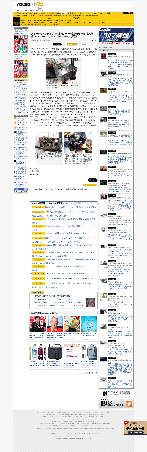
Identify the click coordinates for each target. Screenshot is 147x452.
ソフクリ (103, 22)
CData (63, 22)
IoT (24, 13)
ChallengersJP (93, 15)
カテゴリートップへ (90, 185)
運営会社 (78, 433)
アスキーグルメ (40, 15)
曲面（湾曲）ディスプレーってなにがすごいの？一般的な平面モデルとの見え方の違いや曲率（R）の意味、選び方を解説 (120, 351)
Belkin (69, 20)
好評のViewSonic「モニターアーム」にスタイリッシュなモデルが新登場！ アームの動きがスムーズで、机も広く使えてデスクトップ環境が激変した (120, 317)
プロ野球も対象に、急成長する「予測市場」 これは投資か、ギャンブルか (62, 305)
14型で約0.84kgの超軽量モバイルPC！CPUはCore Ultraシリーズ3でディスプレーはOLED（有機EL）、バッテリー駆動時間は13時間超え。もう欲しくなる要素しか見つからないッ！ (120, 205)
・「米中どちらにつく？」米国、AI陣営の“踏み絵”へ (20, 84)
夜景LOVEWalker (78, 428)
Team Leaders (70, 423)
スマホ (85, 13)
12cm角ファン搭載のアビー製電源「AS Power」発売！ (66, 233)
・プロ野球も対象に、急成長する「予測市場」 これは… (20, 102)
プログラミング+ (67, 15)
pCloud (56, 24)
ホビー (64, 13)
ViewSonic (63, 20)
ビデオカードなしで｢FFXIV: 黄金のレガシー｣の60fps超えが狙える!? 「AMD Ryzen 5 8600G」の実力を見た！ (120, 384)
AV (75, 13)
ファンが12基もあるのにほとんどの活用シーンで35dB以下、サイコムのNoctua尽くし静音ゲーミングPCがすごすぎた (120, 160)
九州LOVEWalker (88, 428)
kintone (36, 22)
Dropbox (56, 22)
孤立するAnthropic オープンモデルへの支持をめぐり (54, 299)
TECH (35, 13)
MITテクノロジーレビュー (90, 426)
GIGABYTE (42, 20)
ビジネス (29, 13)
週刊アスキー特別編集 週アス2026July (21, 56)
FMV (23, 18)
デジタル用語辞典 (70, 426)
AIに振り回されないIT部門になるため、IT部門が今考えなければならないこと (120, 175)
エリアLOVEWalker (46, 428)
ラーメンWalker (36, 428)
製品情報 (35, 171)
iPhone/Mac (50, 13)
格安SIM (25, 15)
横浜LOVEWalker (57, 428)
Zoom (89, 22)
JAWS (23, 22)
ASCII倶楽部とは (22, 113)
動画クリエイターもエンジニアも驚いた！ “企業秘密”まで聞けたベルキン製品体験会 (120, 112)
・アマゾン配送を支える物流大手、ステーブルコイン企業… (20, 108)
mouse (29, 18)
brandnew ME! (49, 25)
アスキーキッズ (17, 15)
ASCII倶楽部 (128, 13)
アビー (34, 168)
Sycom (43, 18)
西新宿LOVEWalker (68, 428)
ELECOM (22, 20)
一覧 (64, 44)
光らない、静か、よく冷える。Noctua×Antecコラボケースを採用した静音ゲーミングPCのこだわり (119, 126)
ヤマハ (83, 22)
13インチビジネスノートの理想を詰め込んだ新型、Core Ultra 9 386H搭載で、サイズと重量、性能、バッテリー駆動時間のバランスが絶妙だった (120, 253)
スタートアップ (92, 13)
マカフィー (23, 24)
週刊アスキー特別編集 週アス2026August (21, 31)
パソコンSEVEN (49, 18)
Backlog (69, 22)
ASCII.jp (23, 4)
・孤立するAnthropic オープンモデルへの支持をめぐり (20, 90)
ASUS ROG (36, 20)
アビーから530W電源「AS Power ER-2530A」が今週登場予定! (69, 278)
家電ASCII (32, 15)
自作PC (70, 13)
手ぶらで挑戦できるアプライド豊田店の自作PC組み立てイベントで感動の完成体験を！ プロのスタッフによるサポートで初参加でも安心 (120, 286)
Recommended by (82, 373)
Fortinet (76, 22)
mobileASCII (79, 426)
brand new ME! (83, 419)
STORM (101, 414)
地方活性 (78, 15)
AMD (29, 20)
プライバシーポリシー (66, 433)
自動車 (58, 13)
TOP (38, 412)
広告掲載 (95, 433)
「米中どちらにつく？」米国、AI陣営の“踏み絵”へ (53, 296)
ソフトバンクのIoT (96, 22)
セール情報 (106, 13)
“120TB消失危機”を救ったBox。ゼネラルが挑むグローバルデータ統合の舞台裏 (120, 304)
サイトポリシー (53, 433)
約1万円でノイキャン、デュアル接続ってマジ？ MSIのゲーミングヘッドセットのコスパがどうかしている (120, 238)
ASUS (63, 18)
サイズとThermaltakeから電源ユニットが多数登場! (64, 273)
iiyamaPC (36, 18)
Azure (43, 22)
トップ (16, 13)
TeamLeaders (57, 15)
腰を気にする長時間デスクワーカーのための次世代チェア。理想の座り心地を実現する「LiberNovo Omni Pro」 (120, 334)
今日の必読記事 (53, 426)
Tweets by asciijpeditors (107, 47)
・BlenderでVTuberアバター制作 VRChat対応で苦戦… (20, 96)
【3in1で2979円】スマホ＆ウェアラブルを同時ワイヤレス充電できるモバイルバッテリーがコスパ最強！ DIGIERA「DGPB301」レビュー (120, 99)
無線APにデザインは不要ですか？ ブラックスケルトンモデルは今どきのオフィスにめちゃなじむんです (121, 144)
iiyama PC (67, 414)
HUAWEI (56, 20)
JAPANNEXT (36, 24)
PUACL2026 (85, 15)
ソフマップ (43, 24)
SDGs (74, 15)
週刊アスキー (48, 15)
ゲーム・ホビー (39, 4)
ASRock (49, 20)
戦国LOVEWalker (109, 428)
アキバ (80, 13)
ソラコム (49, 22)
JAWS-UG (51, 416)
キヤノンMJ (30, 24)
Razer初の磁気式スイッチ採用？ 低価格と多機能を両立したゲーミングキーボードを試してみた (120, 189)
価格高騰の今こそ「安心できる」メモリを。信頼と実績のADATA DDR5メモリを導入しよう (120, 222)
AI (20, 13)
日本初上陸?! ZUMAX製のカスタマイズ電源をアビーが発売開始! (70, 207)
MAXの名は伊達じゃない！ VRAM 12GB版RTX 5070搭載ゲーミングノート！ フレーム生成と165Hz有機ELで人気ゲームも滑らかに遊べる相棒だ (120, 64)
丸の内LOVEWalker (99, 428)
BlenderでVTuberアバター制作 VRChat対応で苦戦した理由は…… (59, 302)
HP (69, 18)
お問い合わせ (86, 433)
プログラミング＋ (79, 423)
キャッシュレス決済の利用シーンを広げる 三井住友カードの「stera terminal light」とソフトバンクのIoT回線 (120, 272)
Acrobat (29, 22)
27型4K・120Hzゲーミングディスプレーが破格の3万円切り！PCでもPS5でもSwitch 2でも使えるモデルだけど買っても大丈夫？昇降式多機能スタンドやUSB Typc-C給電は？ (120, 369)
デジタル (42, 13)
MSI (56, 18)
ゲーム (100, 13)
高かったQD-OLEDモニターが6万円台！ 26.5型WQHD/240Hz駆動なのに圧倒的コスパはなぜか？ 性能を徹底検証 (120, 82)
